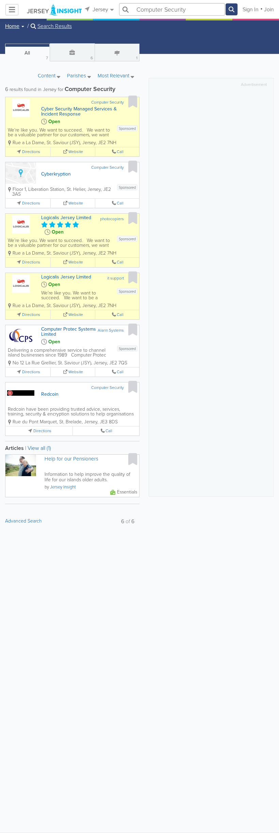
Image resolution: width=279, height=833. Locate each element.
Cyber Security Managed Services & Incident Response (79, 111)
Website (75, 152)
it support (115, 278)
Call (120, 152)
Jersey (99, 9)
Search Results (54, 26)
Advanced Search (23, 521)
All (36, 55)
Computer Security (107, 102)
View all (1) (39, 448)
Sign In (251, 9)
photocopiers (112, 219)
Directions (31, 152)
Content (47, 76)
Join (269, 9)
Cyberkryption (56, 174)
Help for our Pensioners (71, 458)
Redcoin (50, 394)
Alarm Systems (111, 330)
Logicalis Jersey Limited (66, 217)
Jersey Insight (63, 487)
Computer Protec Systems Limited (68, 331)
